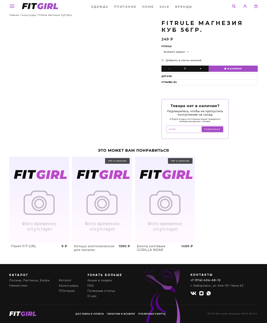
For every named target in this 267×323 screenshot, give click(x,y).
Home (148, 6)
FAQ (90, 285)
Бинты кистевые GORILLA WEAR (151, 248)
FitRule (166, 46)
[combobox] (175, 51)
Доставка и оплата (89, 314)
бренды (184, 6)
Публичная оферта (151, 314)
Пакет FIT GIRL (23, 246)
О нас (92, 296)
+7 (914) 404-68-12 (206, 280)
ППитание (125, 6)
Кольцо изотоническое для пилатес (94, 248)
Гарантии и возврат (121, 314)
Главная (14, 15)
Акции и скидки (99, 280)
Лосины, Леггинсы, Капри (29, 280)
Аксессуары (28, 15)
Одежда (99, 6)
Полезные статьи (101, 291)
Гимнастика (18, 285)
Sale (165, 6)
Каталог (65, 280)
